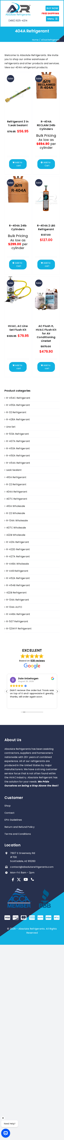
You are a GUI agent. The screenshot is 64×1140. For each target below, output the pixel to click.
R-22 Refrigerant (16, 484)
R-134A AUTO (14, 607)
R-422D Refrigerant (18, 549)
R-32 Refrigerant (16, 412)
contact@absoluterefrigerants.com (31, 867)
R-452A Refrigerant (18, 578)
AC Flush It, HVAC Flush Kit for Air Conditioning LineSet (46, 333)
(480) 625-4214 (17, 20)
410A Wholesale (15, 506)
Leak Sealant (14, 470)
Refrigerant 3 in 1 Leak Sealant (18, 123)
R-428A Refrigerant (18, 419)
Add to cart (18, 164)
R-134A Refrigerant (17, 599)
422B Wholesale (15, 535)
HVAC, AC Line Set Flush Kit (18, 328)
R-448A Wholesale (17, 563)
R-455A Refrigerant (18, 405)
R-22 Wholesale (15, 513)
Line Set (10, 426)
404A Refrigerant (16, 491)
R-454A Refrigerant (18, 463)
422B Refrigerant (16, 592)
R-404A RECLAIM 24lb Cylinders (46, 125)
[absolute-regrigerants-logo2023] (18, 3)
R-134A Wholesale (17, 520)
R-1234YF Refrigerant (19, 628)
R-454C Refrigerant (18, 398)
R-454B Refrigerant (18, 585)
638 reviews (38, 660)
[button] (57, 691)
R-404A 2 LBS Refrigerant (46, 227)
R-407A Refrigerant (18, 441)
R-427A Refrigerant (18, 556)
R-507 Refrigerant (17, 621)
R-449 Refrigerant (17, 571)
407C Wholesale (16, 527)
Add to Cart (46, 164)
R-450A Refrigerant (18, 455)
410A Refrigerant (16, 477)
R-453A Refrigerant (18, 448)
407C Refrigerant (16, 499)
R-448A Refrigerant (18, 614)
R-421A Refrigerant (17, 542)
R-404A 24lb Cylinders (17, 227)
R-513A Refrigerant (17, 434)
